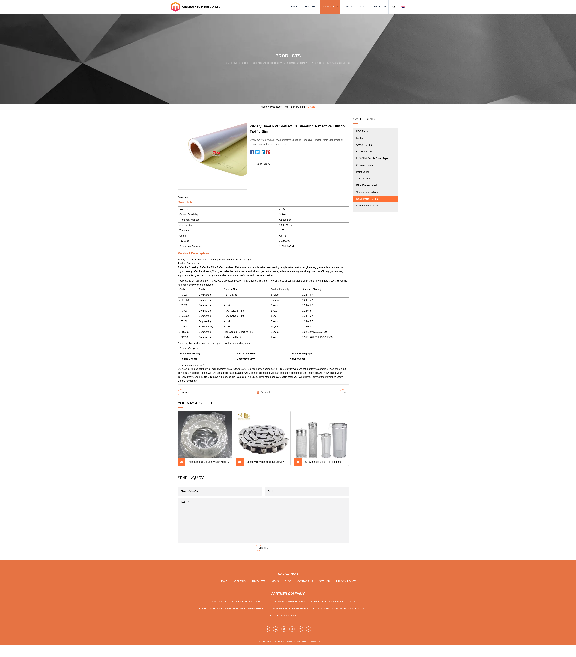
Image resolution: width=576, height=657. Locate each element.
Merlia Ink (361, 138)
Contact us (379, 6)
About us (309, 6)
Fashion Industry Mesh (368, 205)
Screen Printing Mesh (367, 192)
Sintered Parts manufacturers (287, 601)
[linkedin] (275, 629)
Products (328, 6)
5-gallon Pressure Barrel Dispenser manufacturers (233, 608)
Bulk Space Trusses (284, 615)
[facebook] (267, 629)
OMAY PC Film (364, 145)
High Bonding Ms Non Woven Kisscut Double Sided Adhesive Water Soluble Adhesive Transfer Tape (208, 463)
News (349, 6)
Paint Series (362, 172)
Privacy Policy (346, 581)
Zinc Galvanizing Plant (248, 601)
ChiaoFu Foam (364, 151)
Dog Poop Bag (219, 601)
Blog (362, 6)
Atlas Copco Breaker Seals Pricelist (335, 601)
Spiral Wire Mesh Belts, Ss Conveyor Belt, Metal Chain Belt (266, 463)
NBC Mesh (362, 131)
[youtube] (292, 629)
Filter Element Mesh (367, 185)
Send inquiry (263, 164)
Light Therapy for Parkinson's (290, 608)
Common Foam (364, 165)
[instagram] (300, 629)
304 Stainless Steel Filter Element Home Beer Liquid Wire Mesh (323, 463)
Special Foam (363, 178)
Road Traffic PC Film (294, 106)
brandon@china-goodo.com (308, 641)
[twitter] (283, 629)
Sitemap (324, 581)
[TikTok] (308, 629)
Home (294, 6)
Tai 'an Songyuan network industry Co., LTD (341, 608)
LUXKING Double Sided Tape (372, 158)
